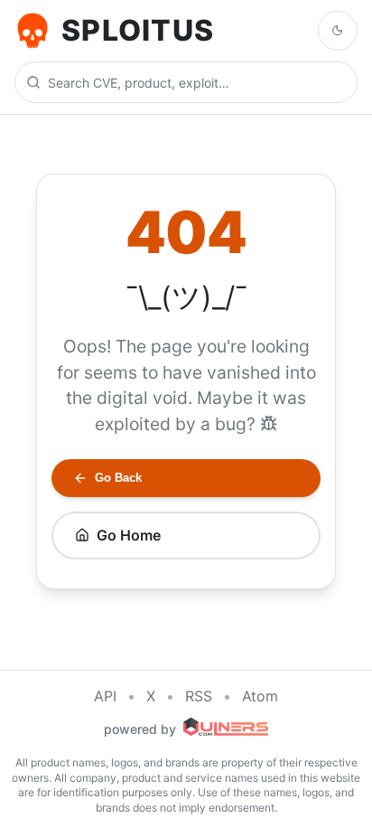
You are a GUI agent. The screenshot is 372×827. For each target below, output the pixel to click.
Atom (260, 696)
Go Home (129, 535)
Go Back (118, 477)
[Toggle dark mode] (338, 31)
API (105, 696)
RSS (198, 696)
